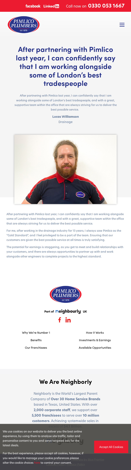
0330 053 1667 (106, 5)
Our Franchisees (36, 347)
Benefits (36, 340)
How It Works (95, 332)
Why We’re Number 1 (36, 332)
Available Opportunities (95, 347)
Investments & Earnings (95, 340)
